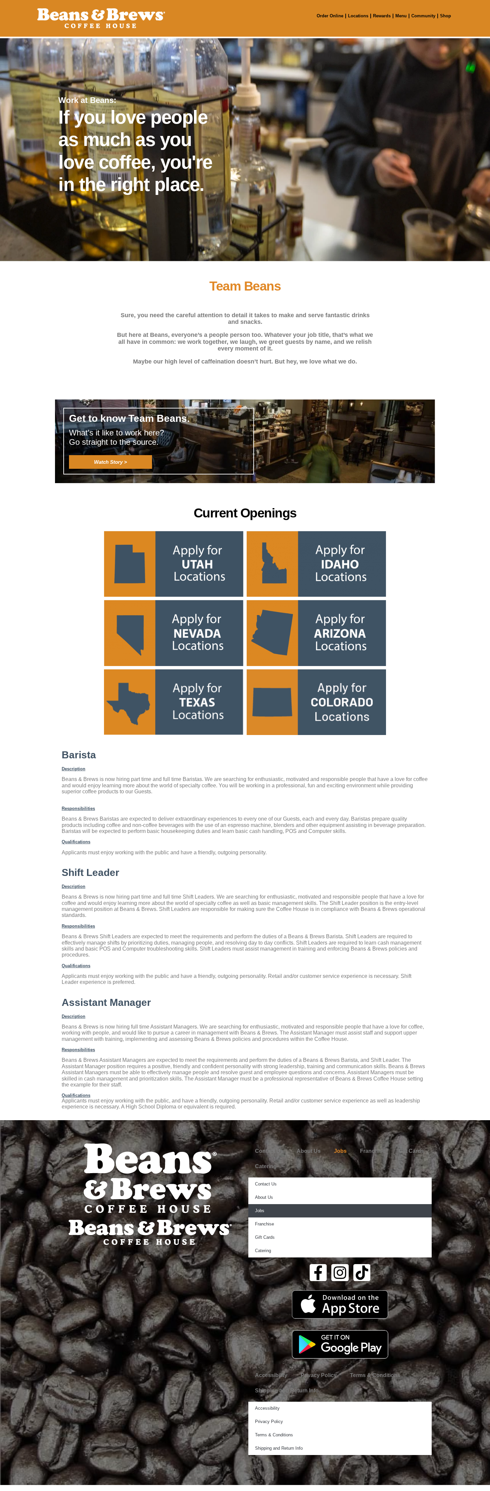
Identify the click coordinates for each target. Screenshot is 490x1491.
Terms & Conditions (375, 1375)
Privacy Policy (319, 1375)
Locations (358, 15)
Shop (445, 15)
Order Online (330, 15)
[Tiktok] (362, 1272)
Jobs (340, 1151)
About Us (309, 1151)
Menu (401, 15)
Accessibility (271, 1375)
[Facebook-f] (318, 1272)
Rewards (382, 15)
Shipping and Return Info (287, 1390)
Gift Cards (411, 1151)
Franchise (372, 1151)
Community (423, 15)
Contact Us (269, 1151)
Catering (266, 1166)
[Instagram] (340, 1272)
